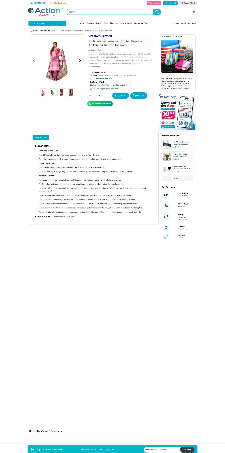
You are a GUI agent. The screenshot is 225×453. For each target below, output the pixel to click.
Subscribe (187, 450)
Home (35, 31)
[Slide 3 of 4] (61, 92)
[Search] (157, 12)
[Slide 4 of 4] (71, 92)
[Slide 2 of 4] (52, 92)
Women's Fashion (130, 75)
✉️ (58, 3)
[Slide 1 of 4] (43, 92)
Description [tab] (41, 137)
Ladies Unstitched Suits (48, 31)
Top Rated (119, 75)
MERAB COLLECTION (100, 36)
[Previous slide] (33, 60)
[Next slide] (80, 60)
